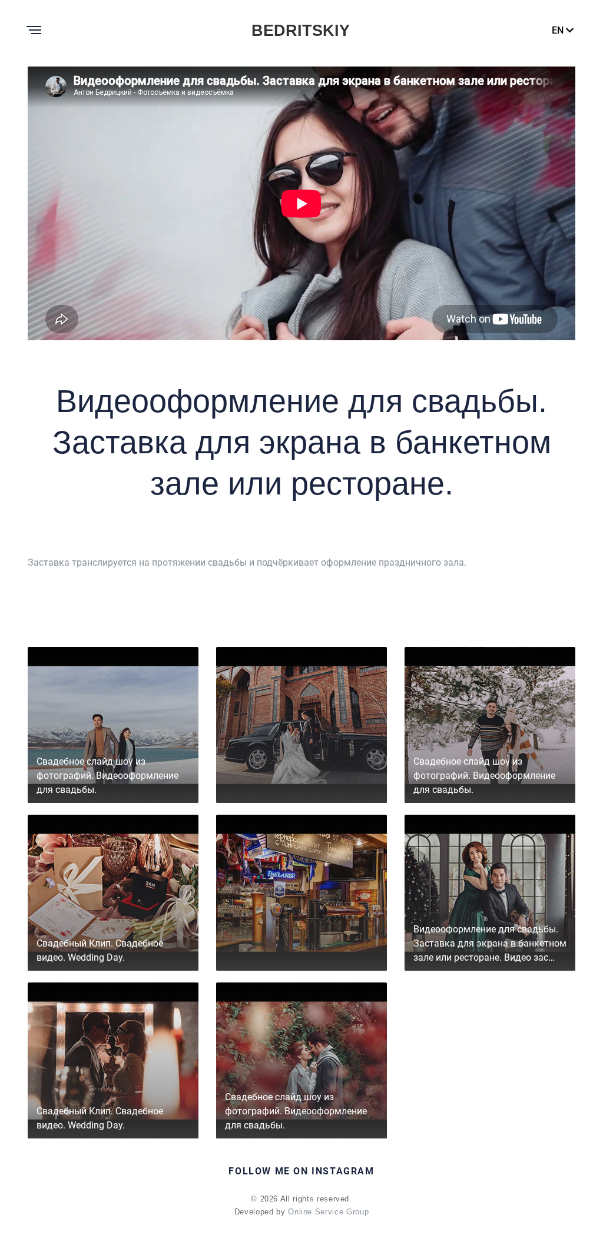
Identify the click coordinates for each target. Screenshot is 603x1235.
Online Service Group (328, 1211)
